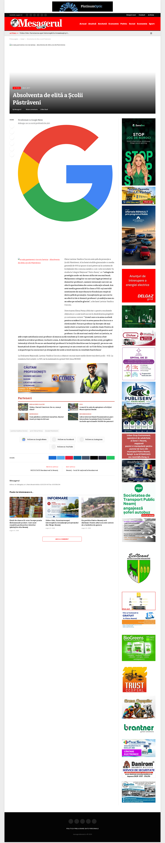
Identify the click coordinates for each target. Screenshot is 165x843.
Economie (114, 23)
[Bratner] (138, 735)
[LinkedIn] (12, 137)
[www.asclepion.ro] (138, 380)
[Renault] (138, 265)
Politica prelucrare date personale (82, 829)
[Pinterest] (12, 143)
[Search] (154, 33)
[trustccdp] (134, 692)
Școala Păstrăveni (51, 431)
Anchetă (102, 23)
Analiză (92, 23)
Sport (152, 23)
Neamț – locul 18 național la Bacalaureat (82, 470)
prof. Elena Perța (36, 431)
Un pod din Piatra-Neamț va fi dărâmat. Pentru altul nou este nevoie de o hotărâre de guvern (45, 33)
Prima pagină (14, 39)
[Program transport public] (138, 327)
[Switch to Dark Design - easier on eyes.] (148, 33)
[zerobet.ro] (138, 185)
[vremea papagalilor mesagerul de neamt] (138, 707)
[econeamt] (138, 590)
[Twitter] (12, 131)
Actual (83, 23)
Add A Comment (62, 539)
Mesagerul (17, 109)
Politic (123, 23)
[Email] (12, 149)
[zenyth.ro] (138, 648)
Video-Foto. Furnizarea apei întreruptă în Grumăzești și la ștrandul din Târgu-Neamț (62, 522)
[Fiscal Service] (138, 748)
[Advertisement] (66, 241)
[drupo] (138, 610)
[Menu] (151, 33)
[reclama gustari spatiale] (138, 482)
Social (132, 23)
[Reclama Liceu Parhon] (138, 204)
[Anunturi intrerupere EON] (138, 285)
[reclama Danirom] (138, 777)
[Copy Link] (12, 154)
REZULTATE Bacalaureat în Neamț (44, 470)
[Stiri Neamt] (36, 23)
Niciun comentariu (32, 109)
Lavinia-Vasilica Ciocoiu (19, 431)
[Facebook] (12, 126)
